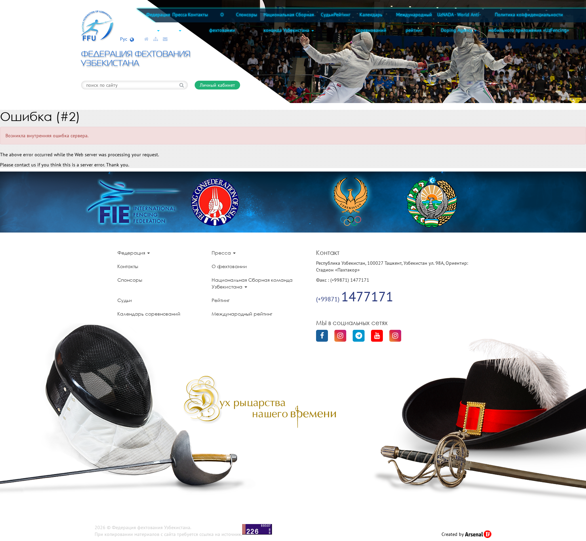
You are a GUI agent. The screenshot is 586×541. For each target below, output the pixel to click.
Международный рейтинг (414, 22)
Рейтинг (342, 15)
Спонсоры (246, 15)
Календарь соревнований (371, 22)
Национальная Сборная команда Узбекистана (288, 22)
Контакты (198, 15)
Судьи (327, 15)
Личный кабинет (217, 85)
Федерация (158, 15)
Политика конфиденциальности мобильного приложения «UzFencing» (528, 22)
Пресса (179, 15)
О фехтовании (222, 22)
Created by (453, 534)
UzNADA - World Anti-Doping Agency (459, 22)
